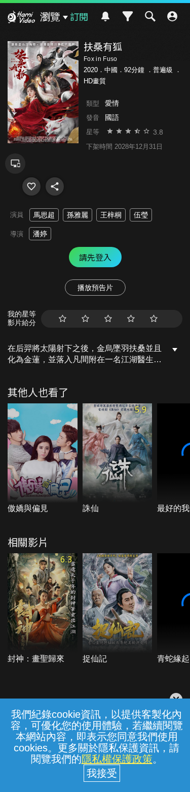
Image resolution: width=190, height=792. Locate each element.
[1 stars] (62, 319)
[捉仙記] (118, 608)
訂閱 (79, 16)
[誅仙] (118, 459)
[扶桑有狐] (31, 186)
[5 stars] (153, 319)
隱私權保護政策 (117, 759)
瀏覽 (50, 16)
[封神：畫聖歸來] (43, 608)
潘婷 (40, 234)
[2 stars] (85, 319)
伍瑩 (141, 215)
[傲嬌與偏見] (43, 459)
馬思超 (44, 215)
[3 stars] (108, 319)
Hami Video (21, 18)
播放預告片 (95, 287)
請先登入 (95, 257)
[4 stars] (131, 319)
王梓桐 (111, 215)
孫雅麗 (77, 215)
